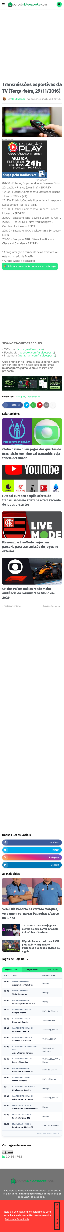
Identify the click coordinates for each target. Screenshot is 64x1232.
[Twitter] (26, 405)
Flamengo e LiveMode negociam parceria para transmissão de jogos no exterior (30, 546)
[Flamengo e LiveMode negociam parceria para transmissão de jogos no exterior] (32, 524)
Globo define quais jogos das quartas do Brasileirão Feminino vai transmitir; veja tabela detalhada (31, 453)
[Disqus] (32, 645)
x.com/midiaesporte (30, 349)
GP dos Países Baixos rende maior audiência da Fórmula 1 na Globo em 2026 (28, 593)
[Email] (46, 405)
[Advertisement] (32, 46)
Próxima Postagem (51, 606)
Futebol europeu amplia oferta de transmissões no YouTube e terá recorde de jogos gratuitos (31, 500)
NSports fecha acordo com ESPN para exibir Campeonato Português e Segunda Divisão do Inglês (41, 946)
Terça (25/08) (32, 970)
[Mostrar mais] (53, 405)
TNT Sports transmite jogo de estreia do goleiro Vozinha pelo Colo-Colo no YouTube (40, 929)
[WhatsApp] (33, 405)
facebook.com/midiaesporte (36, 352)
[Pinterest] (40, 405)
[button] (3, 4)
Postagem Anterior (12, 606)
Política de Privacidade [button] (17, 1219)
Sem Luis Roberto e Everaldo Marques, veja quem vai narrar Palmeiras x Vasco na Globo (30, 913)
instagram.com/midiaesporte (37, 355)
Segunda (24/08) (12, 970)
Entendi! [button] (57, 1216)
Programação (33, 397)
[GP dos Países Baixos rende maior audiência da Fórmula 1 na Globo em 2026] (32, 571)
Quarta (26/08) (52, 970)
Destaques (20, 397)
